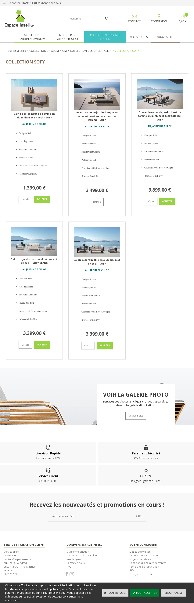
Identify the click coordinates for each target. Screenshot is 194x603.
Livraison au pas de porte (143, 555)
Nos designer (73, 559)
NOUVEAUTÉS (165, 37)
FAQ (68, 566)
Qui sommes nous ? (77, 551)
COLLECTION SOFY (127, 50)
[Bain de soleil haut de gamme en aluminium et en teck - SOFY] (34, 110)
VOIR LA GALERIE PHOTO (136, 394)
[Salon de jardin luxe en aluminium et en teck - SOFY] (97, 256)
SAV (131, 570)
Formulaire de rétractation (144, 566)
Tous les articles (16, 50)
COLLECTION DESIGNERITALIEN (105, 37)
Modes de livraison (140, 551)
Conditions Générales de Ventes (147, 563)
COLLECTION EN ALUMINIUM (48, 50)
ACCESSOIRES (139, 37)
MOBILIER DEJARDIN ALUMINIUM (32, 37)
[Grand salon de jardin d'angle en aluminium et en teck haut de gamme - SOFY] (97, 108)
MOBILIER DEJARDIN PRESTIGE (67, 37)
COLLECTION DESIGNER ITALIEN (90, 50)
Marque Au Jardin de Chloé (81, 555)
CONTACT (134, 21)
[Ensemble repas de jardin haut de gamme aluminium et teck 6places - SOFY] (160, 108)
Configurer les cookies (141, 574)
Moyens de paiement (141, 559)
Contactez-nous (75, 563)
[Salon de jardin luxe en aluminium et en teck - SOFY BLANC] (34, 255)
